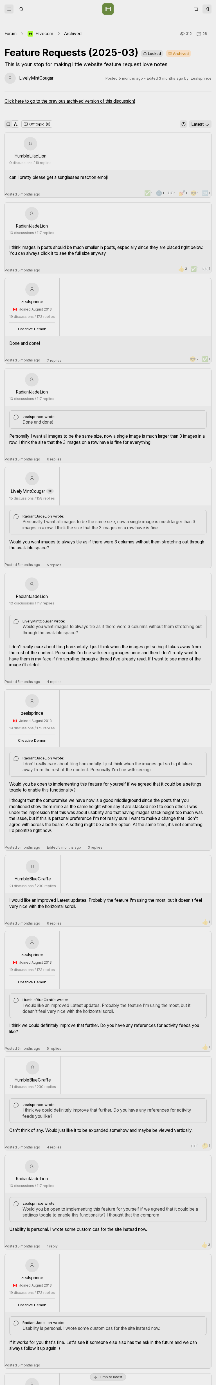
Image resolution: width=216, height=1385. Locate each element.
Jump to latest (110, 1377)
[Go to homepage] (108, 9)
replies (54, 360)
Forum (10, 33)
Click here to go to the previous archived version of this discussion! (69, 101)
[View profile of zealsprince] (32, 289)
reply (52, 1246)
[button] (9, 9)
